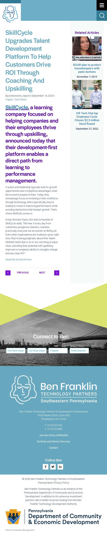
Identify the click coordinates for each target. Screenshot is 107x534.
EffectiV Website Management (19, 530)
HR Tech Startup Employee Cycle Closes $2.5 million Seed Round (87, 118)
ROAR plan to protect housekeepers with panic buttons (87, 68)
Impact (9, 99)
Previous (23, 272)
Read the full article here (18, 259)
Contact (53, 447)
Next (42, 272)
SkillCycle (16, 107)
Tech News (20, 99)
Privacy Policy (61, 482)
